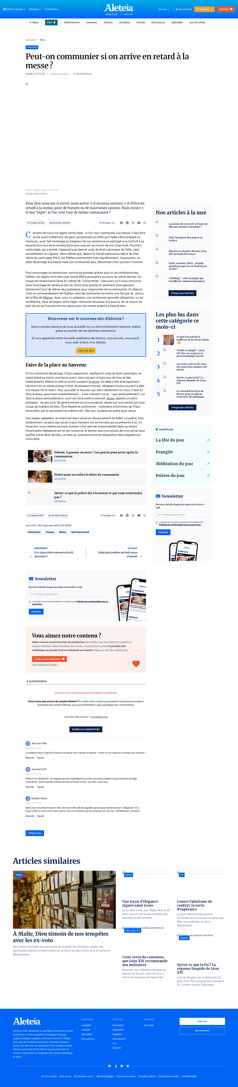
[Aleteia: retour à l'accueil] (119, 7)
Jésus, (110, 398)
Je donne (224, 9)
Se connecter (185, 9)
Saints (128, 874)
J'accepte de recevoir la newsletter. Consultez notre (70, 603)
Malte (19, 874)
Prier (49, 22)
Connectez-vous (99, 716)
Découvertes (158, 22)
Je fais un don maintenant (47, 658)
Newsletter (118, 1025)
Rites (42, 39)
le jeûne (94, 382)
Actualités (124, 22)
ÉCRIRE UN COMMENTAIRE (86, 729)
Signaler (40, 758)
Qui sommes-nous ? (84, 1076)
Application (118, 1029)
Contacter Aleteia (147, 1076)
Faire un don (86, 350)
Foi (181, 874)
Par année (149, 1025)
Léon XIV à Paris (197, 22)
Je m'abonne (202, 9)
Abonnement (119, 1038)
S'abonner (202, 1021)
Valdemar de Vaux (59, 74)
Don (115, 1043)
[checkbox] (30, 602)
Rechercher (53, 9)
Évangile (164, 451)
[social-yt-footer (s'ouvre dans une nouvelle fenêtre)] (109, 1066)
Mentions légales (105, 1076)
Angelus (184, 937)
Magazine (117, 1034)
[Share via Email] (139, 223)
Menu (35, 22)
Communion (34, 532)
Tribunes (108, 22)
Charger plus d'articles (182, 293)
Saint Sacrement (80, 532)
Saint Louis (128, 14)
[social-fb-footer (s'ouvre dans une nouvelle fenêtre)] (115, 1066)
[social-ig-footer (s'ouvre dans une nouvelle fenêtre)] (128, 1066)
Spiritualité (177, 22)
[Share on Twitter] (133, 223)
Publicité (117, 1047)
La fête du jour (170, 440)
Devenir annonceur (126, 1076)
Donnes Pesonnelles (168, 1076)
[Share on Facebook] (121, 223)
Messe (62, 532)
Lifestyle (140, 22)
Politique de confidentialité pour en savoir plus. (180, 524)
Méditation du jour (174, 463)
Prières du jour (170, 475)
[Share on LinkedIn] (127, 223)
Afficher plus (34, 833)
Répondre (30, 758)
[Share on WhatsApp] (144, 223)
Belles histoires (72, 22)
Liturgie (50, 532)
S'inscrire (36, 611)
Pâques (48, 297)
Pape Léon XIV (132, 930)
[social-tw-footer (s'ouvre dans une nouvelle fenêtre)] (122, 1066)
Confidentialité (189, 1076)
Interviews (91, 22)
